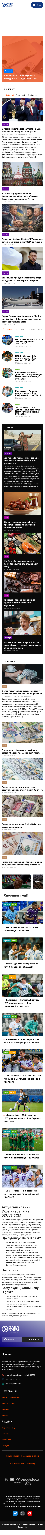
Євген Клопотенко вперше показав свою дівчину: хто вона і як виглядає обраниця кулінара (22, 645)
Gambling (31, 1464)
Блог (6, 517)
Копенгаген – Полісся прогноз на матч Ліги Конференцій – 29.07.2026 (28, 393)
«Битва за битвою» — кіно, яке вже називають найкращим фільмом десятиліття (21, 461)
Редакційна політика (30, 1456)
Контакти (5, 1409)
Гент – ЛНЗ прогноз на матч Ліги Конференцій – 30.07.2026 (29, 341)
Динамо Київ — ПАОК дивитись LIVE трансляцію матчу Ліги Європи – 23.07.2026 (22, 1118)
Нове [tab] (9, 330)
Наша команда (12, 1456)
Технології (8, 71)
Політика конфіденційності (12, 1397)
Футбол (12, 977)
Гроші (18, 95)
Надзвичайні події (8, 1428)
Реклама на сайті (17, 1464)
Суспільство (32, 95)
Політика (5, 124)
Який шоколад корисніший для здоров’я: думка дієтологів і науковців (19, 603)
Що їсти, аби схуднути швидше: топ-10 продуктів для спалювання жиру (21, 564)
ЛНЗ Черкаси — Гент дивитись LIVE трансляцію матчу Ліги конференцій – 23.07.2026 (28, 410)
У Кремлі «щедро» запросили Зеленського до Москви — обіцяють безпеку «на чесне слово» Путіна (20, 196)
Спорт (17, 369)
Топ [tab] (23, 330)
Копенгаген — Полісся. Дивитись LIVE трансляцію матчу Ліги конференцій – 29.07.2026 (28, 375)
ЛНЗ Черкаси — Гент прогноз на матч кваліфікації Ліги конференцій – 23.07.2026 (22, 1194)
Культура (8, 453)
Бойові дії (10, 95)
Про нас (5, 1415)
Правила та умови (8, 1403)
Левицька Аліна (25, 134)
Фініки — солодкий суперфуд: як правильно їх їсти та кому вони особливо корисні (20, 525)
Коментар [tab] (36, 330)
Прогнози (19, 336)
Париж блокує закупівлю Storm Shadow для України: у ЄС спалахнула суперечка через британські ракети (22, 319)
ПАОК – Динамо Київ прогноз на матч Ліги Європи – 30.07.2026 (25, 358)
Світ (24, 95)
